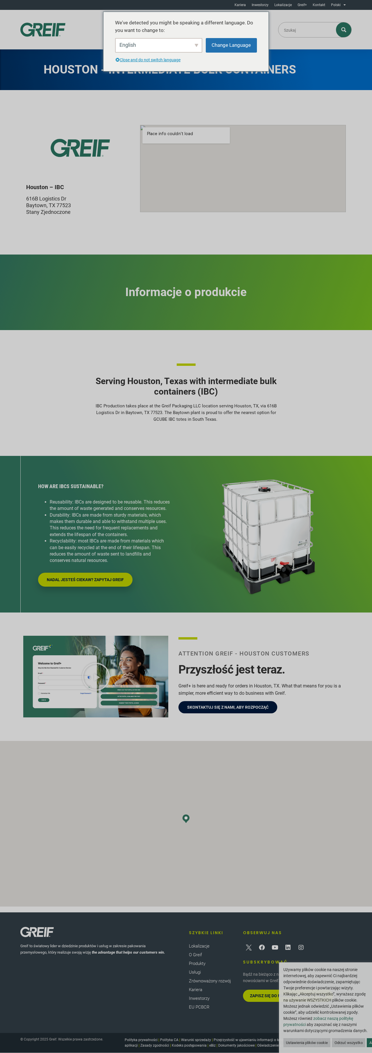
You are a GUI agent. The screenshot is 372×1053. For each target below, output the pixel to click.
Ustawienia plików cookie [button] (307, 1043)
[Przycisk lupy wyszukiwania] (344, 29)
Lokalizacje (283, 5)
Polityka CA (169, 1040)
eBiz (212, 1045)
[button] (95, 676)
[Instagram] (301, 947)
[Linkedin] (288, 947)
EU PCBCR (199, 1007)
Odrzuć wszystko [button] (349, 1043)
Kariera (240, 5)
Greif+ (302, 5)
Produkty (197, 963)
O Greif (195, 954)
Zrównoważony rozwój (210, 981)
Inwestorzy (260, 5)
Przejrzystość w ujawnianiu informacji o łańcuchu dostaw (259, 1040)
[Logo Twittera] (249, 947)
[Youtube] (275, 947)
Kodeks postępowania (189, 1045)
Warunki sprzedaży (196, 1040)
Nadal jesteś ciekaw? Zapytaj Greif (85, 579)
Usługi (195, 972)
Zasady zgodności (154, 1045)
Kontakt (319, 5)
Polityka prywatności (141, 1040)
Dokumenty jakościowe (236, 1045)
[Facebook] (262, 947)
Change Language (231, 45)
